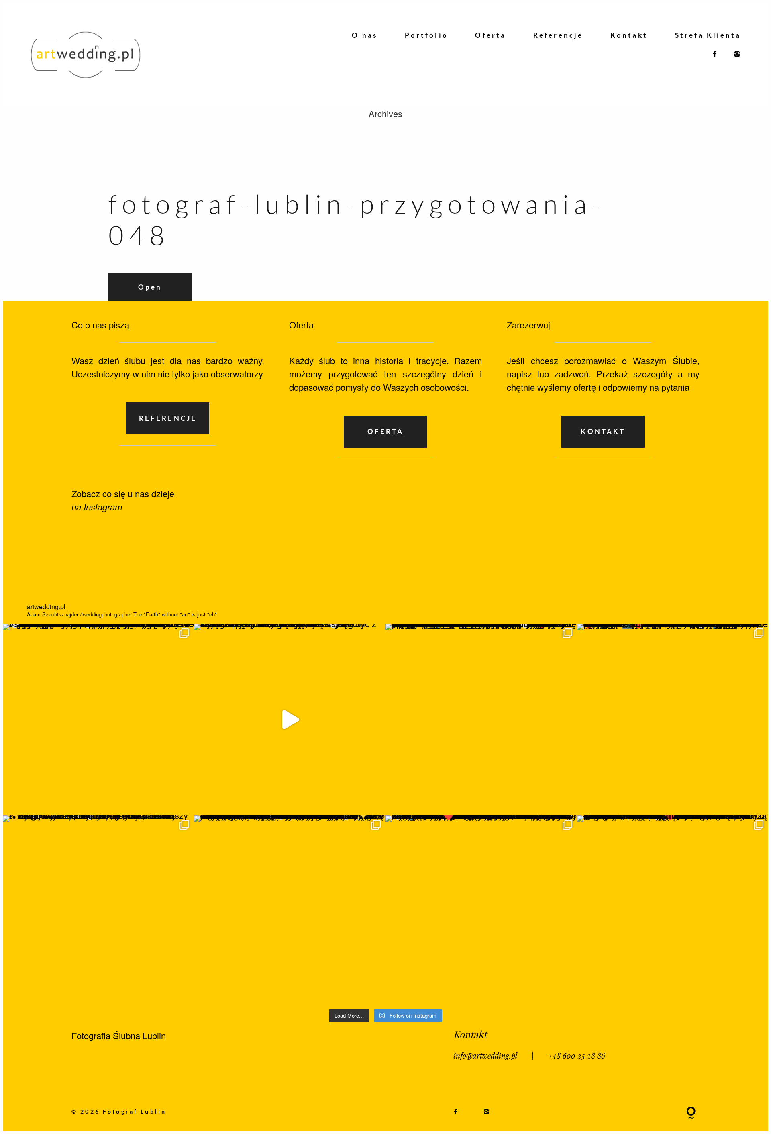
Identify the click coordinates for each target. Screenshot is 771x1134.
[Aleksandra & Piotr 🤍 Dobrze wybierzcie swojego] (98, 911)
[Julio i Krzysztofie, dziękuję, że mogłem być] (290, 719)
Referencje (558, 35)
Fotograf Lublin (134, 1111)
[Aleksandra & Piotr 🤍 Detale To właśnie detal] (290, 911)
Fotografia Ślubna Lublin (118, 1035)
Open (150, 287)
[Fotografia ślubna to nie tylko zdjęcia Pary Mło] (673, 719)
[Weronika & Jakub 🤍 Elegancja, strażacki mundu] (98, 719)
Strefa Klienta (708, 35)
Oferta (490, 35)
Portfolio (426, 35)
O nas (364, 35)
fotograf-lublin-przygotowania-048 (357, 219)
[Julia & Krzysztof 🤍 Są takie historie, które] (481, 719)
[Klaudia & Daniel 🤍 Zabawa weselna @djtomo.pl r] (673, 911)
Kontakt (629, 35)
